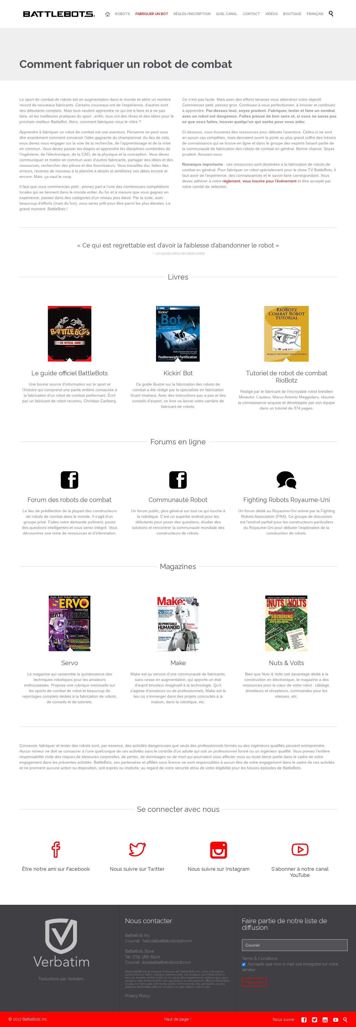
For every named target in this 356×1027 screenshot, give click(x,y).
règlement (231, 181)
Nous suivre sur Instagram (218, 869)
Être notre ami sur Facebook (56, 869)
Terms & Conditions (260, 958)
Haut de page (176, 1019)
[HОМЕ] (107, 14)
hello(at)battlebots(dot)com (167, 941)
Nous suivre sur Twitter (137, 869)
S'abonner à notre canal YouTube (299, 872)
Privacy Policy (137, 996)
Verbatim (75, 979)
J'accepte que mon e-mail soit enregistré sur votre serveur (290, 967)
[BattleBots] (58, 14)
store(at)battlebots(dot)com (166, 962)
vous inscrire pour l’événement (269, 181)
